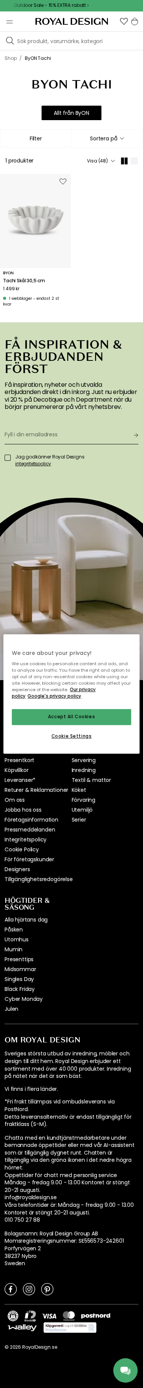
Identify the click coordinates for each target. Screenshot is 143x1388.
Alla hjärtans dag (26, 919)
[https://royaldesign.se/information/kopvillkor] (70, 1328)
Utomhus (17, 939)
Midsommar (20, 969)
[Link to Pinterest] (47, 1289)
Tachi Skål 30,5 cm (24, 280)
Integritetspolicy (26, 839)
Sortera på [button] (103, 138)
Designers (17, 869)
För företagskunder (29, 859)
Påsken (14, 929)
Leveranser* (20, 780)
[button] (124, 21)
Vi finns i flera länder (31, 1089)
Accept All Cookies (71, 717)
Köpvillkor (16, 770)
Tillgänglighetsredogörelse (39, 879)
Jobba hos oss (23, 809)
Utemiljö (82, 809)
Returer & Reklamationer (36, 790)
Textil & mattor (91, 780)
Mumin (13, 949)
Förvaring (84, 800)
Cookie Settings (71, 736)
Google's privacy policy (54, 696)
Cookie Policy (22, 849)
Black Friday (20, 989)
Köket (79, 790)
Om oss (15, 800)
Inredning (84, 770)
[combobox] (107, 138)
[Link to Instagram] (29, 1289)
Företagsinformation (31, 819)
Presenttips (19, 959)
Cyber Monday (24, 999)
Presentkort (19, 760)
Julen (11, 1009)
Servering (84, 760)
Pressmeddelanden (30, 829)
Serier (79, 819)
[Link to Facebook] (11, 1289)
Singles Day (19, 979)
